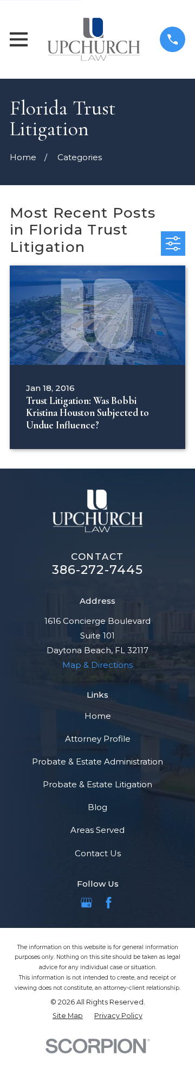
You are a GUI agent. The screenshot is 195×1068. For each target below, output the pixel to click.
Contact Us (98, 853)
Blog (97, 807)
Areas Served (97, 830)
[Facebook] (108, 902)
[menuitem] (68, 1015)
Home (97, 716)
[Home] (93, 39)
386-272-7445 (98, 569)
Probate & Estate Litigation (97, 784)
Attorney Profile (98, 739)
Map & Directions (97, 665)
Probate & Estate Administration (97, 761)
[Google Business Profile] (86, 902)
